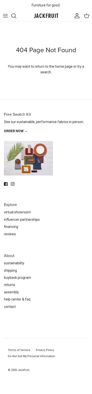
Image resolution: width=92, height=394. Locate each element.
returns (9, 285)
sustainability (14, 263)
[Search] (16, 15)
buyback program (17, 278)
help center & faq (17, 299)
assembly (11, 292)
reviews (10, 234)
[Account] (75, 15)
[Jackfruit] (46, 16)
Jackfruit (23, 370)
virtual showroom (17, 212)
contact (10, 307)
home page (64, 66)
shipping (10, 270)
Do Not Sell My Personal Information (31, 356)
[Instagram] (12, 184)
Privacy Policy (45, 350)
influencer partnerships (22, 219)
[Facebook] (6, 184)
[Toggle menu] (5, 15)
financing (11, 227)
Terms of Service (19, 350)
